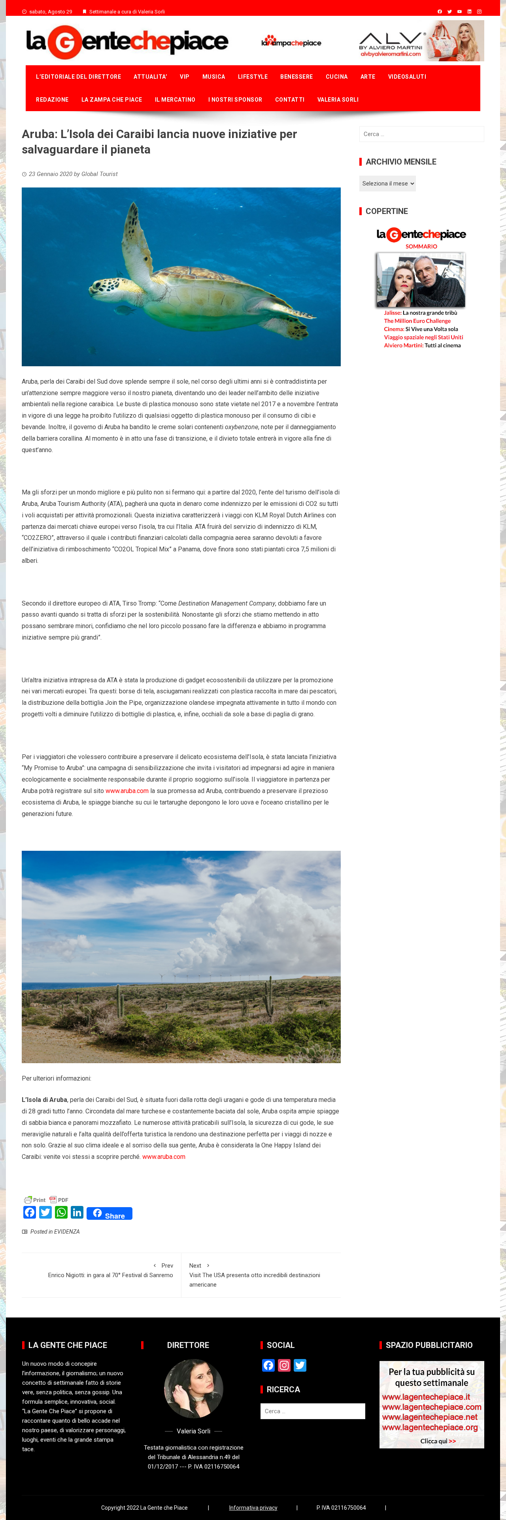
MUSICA (213, 77)
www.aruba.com (127, 791)
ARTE (368, 77)
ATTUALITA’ (150, 77)
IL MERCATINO (175, 100)
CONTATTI (290, 100)
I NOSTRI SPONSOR (235, 100)
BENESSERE (296, 77)
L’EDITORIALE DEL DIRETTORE (78, 77)
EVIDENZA (67, 1231)
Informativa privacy (253, 1508)
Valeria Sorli (338, 100)
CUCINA (337, 77)
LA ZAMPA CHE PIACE (111, 100)
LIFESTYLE (253, 77)
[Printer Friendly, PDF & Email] (46, 1199)
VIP (185, 77)
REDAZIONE (52, 100)
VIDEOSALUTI (407, 77)
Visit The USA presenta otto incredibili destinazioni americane (254, 1275)
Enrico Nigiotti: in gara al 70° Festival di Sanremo (110, 1270)
